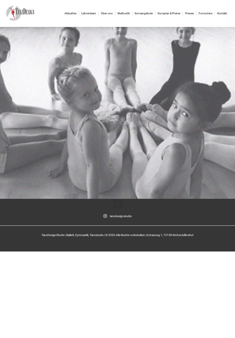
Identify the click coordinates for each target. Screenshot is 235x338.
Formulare (205, 13)
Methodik (123, 13)
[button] (117, 203)
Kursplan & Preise (169, 13)
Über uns (107, 13)
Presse (189, 13)
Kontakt (222, 13)
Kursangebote (144, 13)
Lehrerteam (88, 13)
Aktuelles (70, 13)
